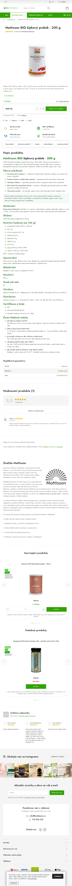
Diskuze (37, 144)
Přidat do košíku (56, 109)
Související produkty (62, 144)
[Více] (67, 15)
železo (9, 248)
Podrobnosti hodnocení (27, 31)
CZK (52, 2)
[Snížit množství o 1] (37, 108)
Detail (36, 686)
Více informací (32, 879)
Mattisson (24, 115)
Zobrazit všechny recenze (27, 716)
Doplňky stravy (62, 371)
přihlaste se (46, 447)
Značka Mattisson (48, 144)
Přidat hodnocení (36, 411)
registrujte (59, 447)
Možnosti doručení (64, 101)
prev (4, 584)
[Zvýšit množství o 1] (43, 108)
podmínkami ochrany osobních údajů (34, 797)
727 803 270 (37, 819)
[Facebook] (40, 829)
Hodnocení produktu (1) (24, 144)
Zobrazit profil (57, 757)
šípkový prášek (33, 158)
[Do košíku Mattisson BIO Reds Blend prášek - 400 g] (56, 609)
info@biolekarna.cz (38, 816)
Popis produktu (9, 144)
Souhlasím (57, 876)
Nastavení (13, 883)
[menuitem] (6, 15)
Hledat (48, 8)
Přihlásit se (57, 793)
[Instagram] (44, 829)
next (68, 584)
